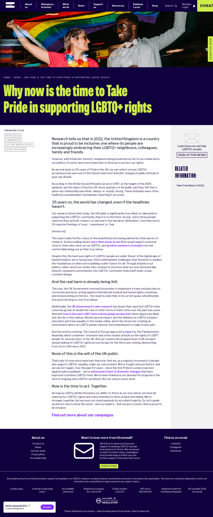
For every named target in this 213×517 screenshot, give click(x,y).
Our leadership (38, 458)
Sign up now (109, 466)
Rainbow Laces (138, 6)
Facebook (175, 450)
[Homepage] (13, 5)
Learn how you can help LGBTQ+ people (192, 147)
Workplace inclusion (47, 6)
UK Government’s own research (92, 306)
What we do (66, 6)
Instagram (175, 447)
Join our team (38, 450)
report (129, 331)
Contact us (38, 443)
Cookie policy (16, 489)
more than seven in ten (105, 241)
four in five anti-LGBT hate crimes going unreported (96, 313)
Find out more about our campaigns (82, 415)
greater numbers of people (124, 245)
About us (28, 6)
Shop (155, 5)
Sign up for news (192, 155)
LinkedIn (176, 443)
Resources (118, 5)
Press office (38, 454)
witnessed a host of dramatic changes (116, 371)
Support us (98, 6)
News (81, 5)
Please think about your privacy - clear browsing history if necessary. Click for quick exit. (107, 511)
